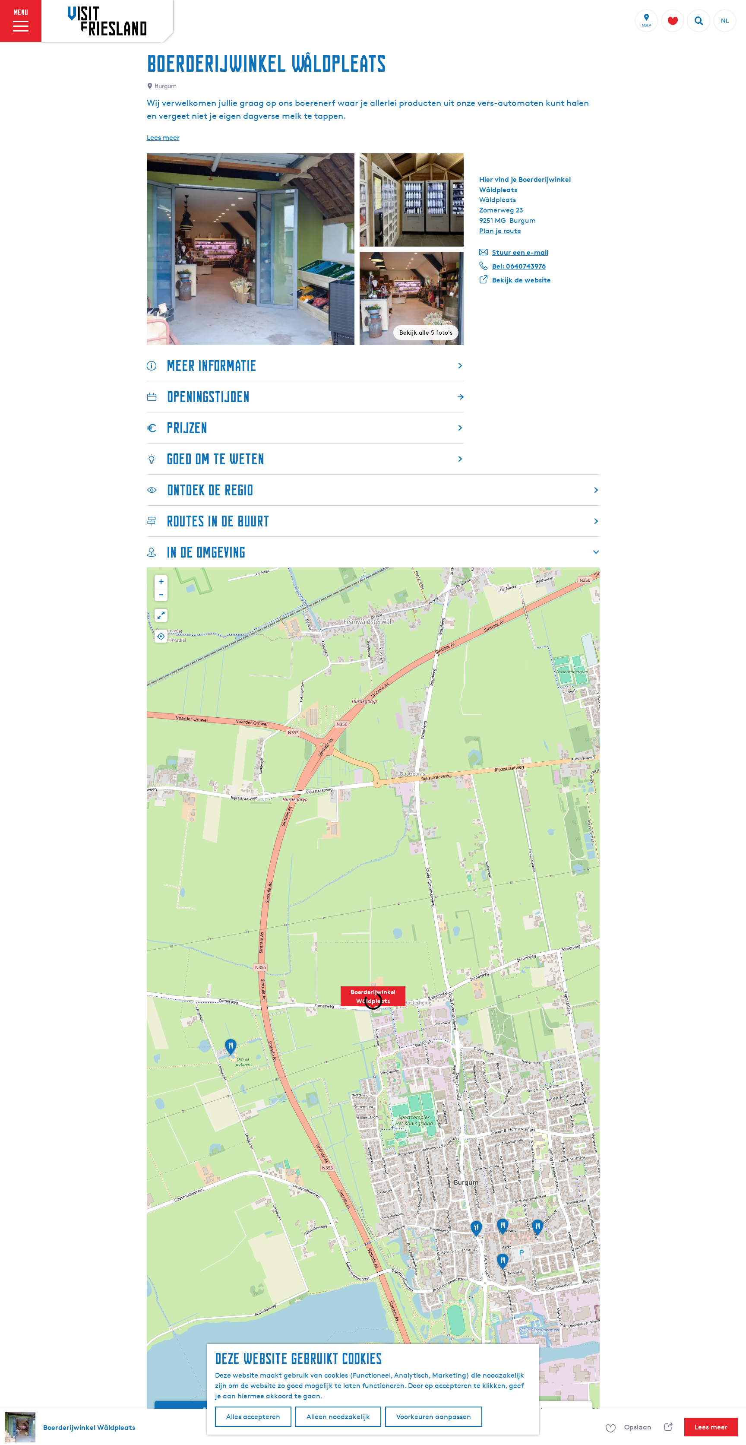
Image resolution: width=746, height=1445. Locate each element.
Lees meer (163, 137)
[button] (373, 1001)
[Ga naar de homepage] (107, 20)
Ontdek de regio (210, 490)
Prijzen (187, 427)
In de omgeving (206, 552)
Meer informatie (211, 365)
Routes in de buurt (218, 521)
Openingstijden (208, 396)
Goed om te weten (215, 458)
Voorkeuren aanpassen (433, 1417)
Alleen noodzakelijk (338, 1417)
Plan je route (500, 231)
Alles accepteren (253, 1417)
